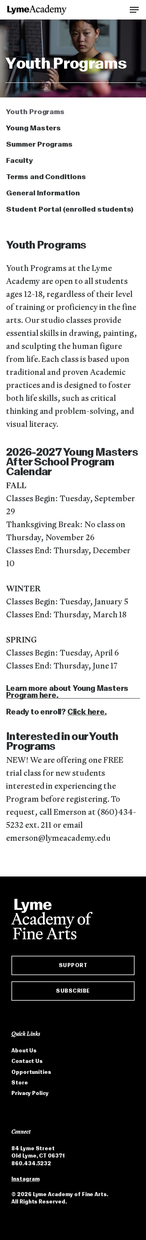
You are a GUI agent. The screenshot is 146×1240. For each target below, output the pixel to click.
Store (19, 1083)
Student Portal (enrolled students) (69, 209)
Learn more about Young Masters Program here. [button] (67, 692)
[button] (134, 9)
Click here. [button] (87, 711)
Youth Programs (35, 111)
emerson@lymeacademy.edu (58, 838)
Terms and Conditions (46, 176)
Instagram (25, 1179)
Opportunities (31, 1072)
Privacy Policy (30, 1093)
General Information (43, 192)
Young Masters (33, 127)
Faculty (19, 160)
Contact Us (27, 1061)
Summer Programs (39, 144)
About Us (23, 1050)
